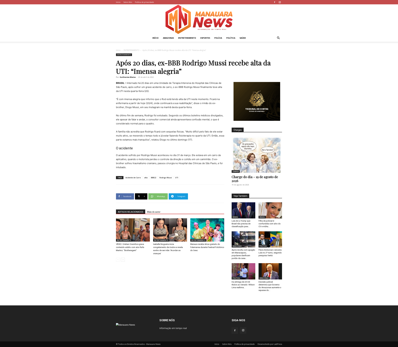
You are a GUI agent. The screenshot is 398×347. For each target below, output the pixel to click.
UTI (176, 177)
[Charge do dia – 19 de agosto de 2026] (257, 154)
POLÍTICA (230, 38)
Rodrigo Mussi (166, 177)
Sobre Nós (127, 2)
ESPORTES (205, 38)
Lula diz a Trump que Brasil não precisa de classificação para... (241, 224)
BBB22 (153, 177)
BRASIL (235, 217)
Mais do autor (153, 212)
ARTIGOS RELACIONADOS (130, 212)
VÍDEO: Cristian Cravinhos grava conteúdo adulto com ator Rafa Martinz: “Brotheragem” (130, 247)
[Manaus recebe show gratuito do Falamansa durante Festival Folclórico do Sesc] (207, 230)
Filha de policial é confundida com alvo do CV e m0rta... (270, 224)
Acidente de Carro (133, 177)
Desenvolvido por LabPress (270, 344)
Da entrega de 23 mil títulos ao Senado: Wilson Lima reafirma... (243, 285)
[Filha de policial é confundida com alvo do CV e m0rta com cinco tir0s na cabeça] (270, 210)
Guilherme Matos (128, 77)
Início (118, 2)
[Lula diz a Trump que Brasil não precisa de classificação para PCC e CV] (243, 210)
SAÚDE (243, 38)
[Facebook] (274, 2)
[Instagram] (279, 2)
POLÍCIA (218, 38)
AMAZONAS (168, 38)
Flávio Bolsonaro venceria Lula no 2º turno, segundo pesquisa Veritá (270, 253)
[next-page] (123, 260)
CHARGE (236, 171)
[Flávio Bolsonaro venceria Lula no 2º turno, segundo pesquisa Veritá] (270, 239)
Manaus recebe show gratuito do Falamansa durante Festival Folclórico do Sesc (207, 247)
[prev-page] (118, 260)
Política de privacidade (144, 2)
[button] (278, 38)
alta (146, 177)
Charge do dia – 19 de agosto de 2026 (255, 179)
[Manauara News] (199, 19)
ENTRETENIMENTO (187, 38)
